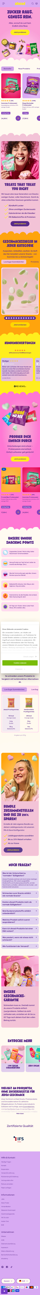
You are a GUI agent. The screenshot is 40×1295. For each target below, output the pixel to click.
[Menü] (4, 3)
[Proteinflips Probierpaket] (11, 479)
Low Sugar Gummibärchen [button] (14, 262)
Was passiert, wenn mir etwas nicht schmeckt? (17, 938)
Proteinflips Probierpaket (10, 497)
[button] (17, 369)
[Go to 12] (33, 318)
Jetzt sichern (20, 32)
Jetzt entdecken (20, 325)
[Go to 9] (26, 318)
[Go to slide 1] (19, 53)
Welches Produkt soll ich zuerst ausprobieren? (16, 921)
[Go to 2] (9, 318)
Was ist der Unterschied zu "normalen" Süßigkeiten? (14, 874)
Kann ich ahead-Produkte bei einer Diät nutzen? (17, 929)
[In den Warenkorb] (18, 118)
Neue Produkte (24, 69)
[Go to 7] (21, 318)
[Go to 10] (28, 318)
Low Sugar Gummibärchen (14, 689)
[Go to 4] (14, 318)
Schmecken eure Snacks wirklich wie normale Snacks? (16, 894)
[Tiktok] (11, 1267)
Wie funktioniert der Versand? (15, 946)
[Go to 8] (24, 318)
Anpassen (18, 669)
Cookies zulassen (20, 663)
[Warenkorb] (36, 3)
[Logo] (20, 3)
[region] (20, 369)
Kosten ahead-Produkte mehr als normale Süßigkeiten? (17, 903)
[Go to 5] (16, 318)
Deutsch (7, 1281)
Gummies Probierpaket (9, 103)
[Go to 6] (19, 318)
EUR (23, 1281)
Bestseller (7, 69)
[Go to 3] (11, 318)
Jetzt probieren (20, 224)
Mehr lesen (20, 1113)
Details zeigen (28, 657)
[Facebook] (7, 1267)
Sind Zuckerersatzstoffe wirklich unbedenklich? (16, 912)
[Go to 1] (6, 318)
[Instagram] (2, 1267)
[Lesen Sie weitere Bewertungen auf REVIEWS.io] (20, 386)
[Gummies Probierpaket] (11, 85)
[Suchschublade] (32, 3)
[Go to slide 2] (22, 53)
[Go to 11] (31, 318)
